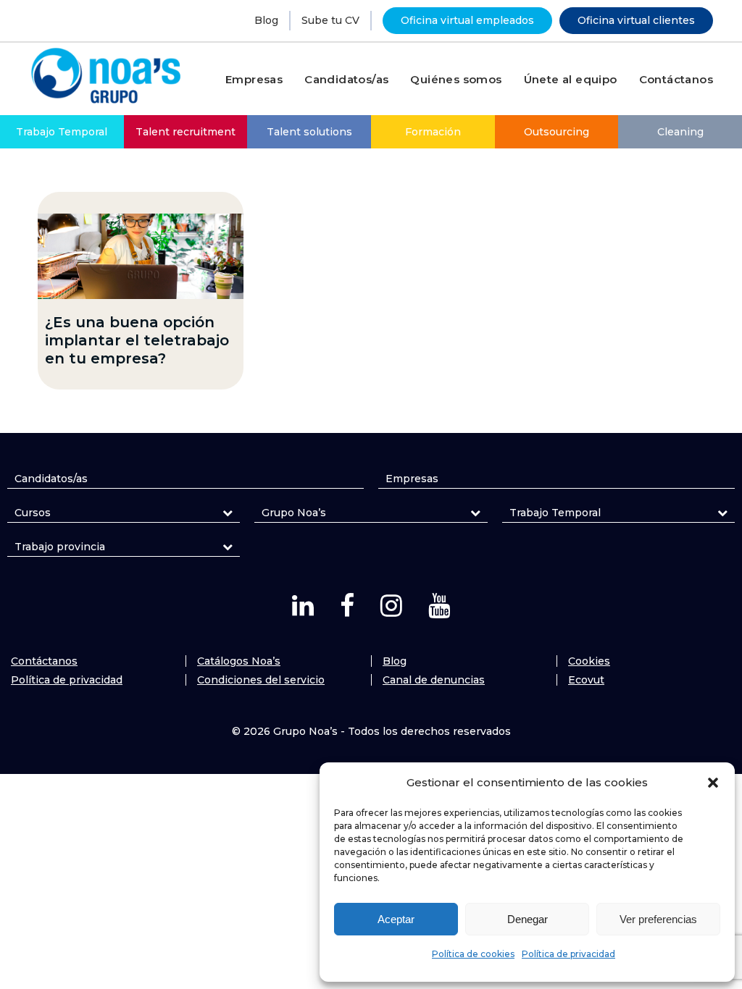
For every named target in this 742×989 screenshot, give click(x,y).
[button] (713, 782)
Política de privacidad (568, 953)
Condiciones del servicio (261, 680)
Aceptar (396, 919)
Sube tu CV (330, 20)
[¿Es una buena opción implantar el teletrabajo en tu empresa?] (140, 256)
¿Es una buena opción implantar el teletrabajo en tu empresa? (137, 340)
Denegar (527, 919)
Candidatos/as (51, 478)
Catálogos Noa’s (238, 661)
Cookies (589, 661)
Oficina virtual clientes (636, 20)
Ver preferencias (658, 919)
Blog (266, 20)
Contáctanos (44, 661)
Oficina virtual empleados (467, 20)
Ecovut (586, 680)
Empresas (411, 478)
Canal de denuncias (434, 680)
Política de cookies (473, 953)
